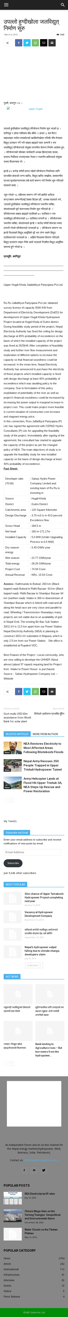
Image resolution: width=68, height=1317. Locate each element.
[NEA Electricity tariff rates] (13, 1198)
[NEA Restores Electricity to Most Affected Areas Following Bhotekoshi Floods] (13, 748)
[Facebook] (24, 1170)
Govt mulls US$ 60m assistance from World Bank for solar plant (17, 717)
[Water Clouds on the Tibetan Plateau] (13, 1234)
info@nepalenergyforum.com (41, 1160)
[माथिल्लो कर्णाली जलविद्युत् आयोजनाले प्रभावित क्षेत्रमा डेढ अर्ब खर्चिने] (13, 934)
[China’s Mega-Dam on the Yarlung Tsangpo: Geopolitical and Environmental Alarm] (13, 1215)
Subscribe (13, 863)
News (7, 752)
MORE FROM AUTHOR (45, 734)
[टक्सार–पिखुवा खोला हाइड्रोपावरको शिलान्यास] (18, 1031)
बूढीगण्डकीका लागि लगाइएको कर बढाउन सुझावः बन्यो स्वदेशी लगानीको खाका (49, 1011)
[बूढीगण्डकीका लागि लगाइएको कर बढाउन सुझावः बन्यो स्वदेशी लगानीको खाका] (49, 994)
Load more (32, 965)
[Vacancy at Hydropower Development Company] (13, 916)
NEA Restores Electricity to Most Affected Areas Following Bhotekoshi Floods (43, 748)
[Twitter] (44, 1170)
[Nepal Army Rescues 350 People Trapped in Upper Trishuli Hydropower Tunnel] (13, 765)
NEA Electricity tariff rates (40, 1193)
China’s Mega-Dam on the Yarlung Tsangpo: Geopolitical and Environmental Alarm (43, 1215)
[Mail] (34, 1170)
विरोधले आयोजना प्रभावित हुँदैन (49, 713)
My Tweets (10, 821)
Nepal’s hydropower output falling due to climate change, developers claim (42, 951)
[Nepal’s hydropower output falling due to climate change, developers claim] (13, 951)
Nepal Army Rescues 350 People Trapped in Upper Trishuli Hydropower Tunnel (43, 765)
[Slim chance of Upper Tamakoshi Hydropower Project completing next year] (13, 898)
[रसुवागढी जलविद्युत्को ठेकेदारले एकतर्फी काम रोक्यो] (18, 994)
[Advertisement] (34, 74)
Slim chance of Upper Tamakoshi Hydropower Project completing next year (44, 897)
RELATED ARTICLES (17, 734)
